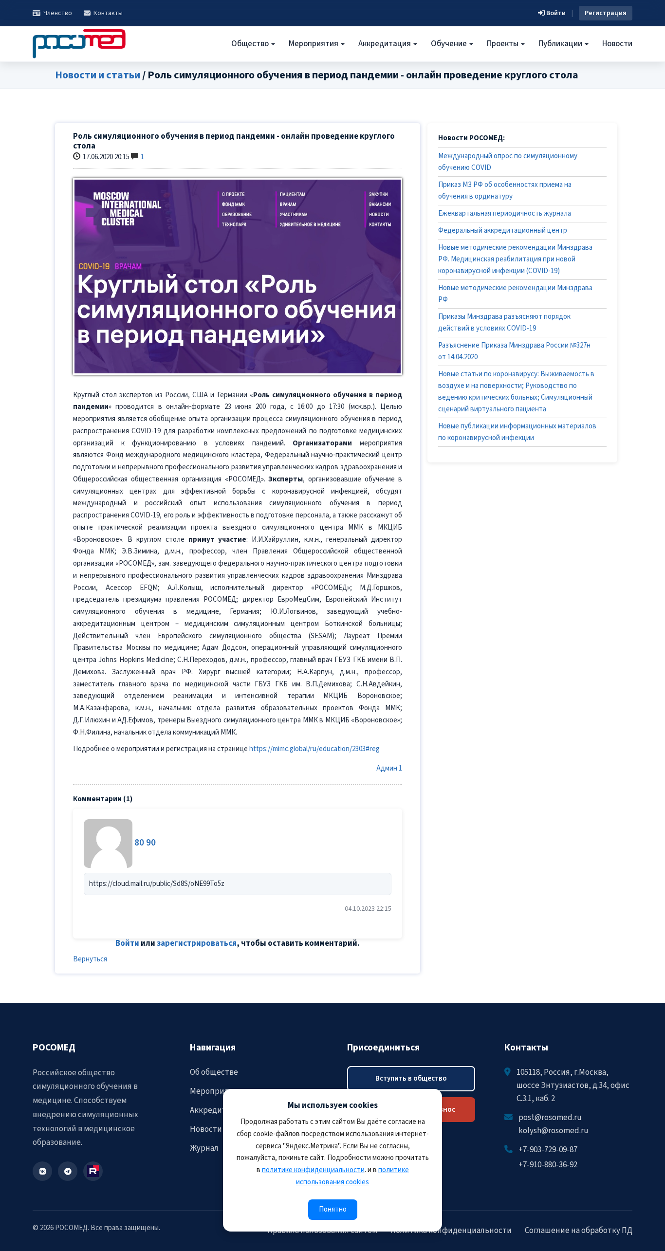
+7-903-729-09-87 (547, 1150)
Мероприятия (314, 44)
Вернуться (90, 959)
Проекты (503, 44)
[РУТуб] (93, 1171)
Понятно (333, 1209)
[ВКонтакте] (42, 1171)
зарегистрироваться (197, 943)
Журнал (204, 1148)
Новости (617, 44)
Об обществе (214, 1072)
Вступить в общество (411, 1078)
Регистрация (606, 13)
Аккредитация (385, 44)
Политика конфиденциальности (451, 1230)
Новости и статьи (97, 75)
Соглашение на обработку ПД (578, 1230)
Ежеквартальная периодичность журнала (504, 213)
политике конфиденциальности (313, 1170)
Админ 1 (389, 768)
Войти (555, 13)
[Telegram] (67, 1171)
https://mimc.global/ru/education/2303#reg (314, 749)
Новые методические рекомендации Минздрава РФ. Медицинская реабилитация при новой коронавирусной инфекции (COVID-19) (515, 259)
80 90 (145, 843)
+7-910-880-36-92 (547, 1165)
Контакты (108, 13)
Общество (250, 44)
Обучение (449, 44)
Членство (57, 13)
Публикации (561, 44)
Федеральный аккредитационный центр (502, 230)
